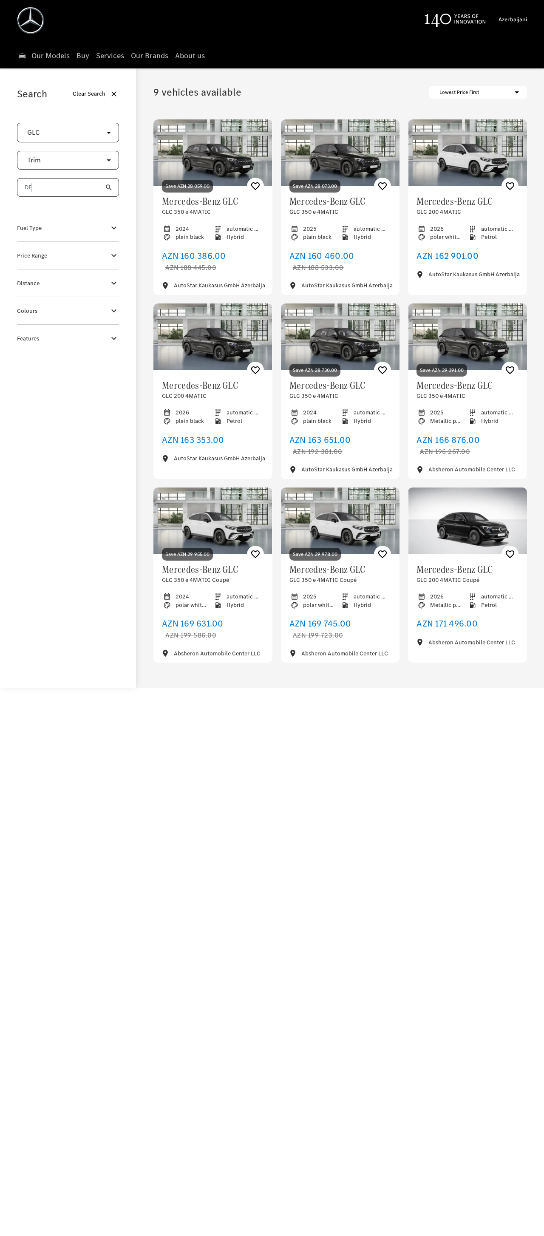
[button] (95, 133)
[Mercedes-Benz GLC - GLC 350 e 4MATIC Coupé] (212, 521)
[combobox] (68, 133)
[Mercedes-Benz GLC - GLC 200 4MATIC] (467, 152)
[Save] (255, 186)
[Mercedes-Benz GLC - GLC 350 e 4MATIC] (212, 152)
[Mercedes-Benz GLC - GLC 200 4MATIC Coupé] (467, 521)
